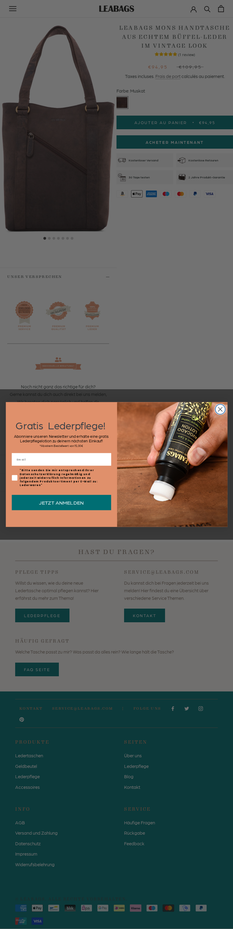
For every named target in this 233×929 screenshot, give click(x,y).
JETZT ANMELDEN (61, 502)
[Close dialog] (220, 409)
